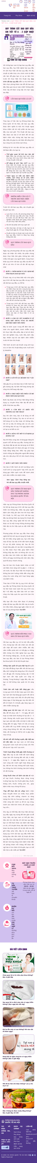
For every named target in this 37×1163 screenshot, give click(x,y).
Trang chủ (7, 15)
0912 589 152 (25, 875)
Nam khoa (17, 1132)
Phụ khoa (19, 15)
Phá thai (16, 1141)
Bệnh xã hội (31, 15)
